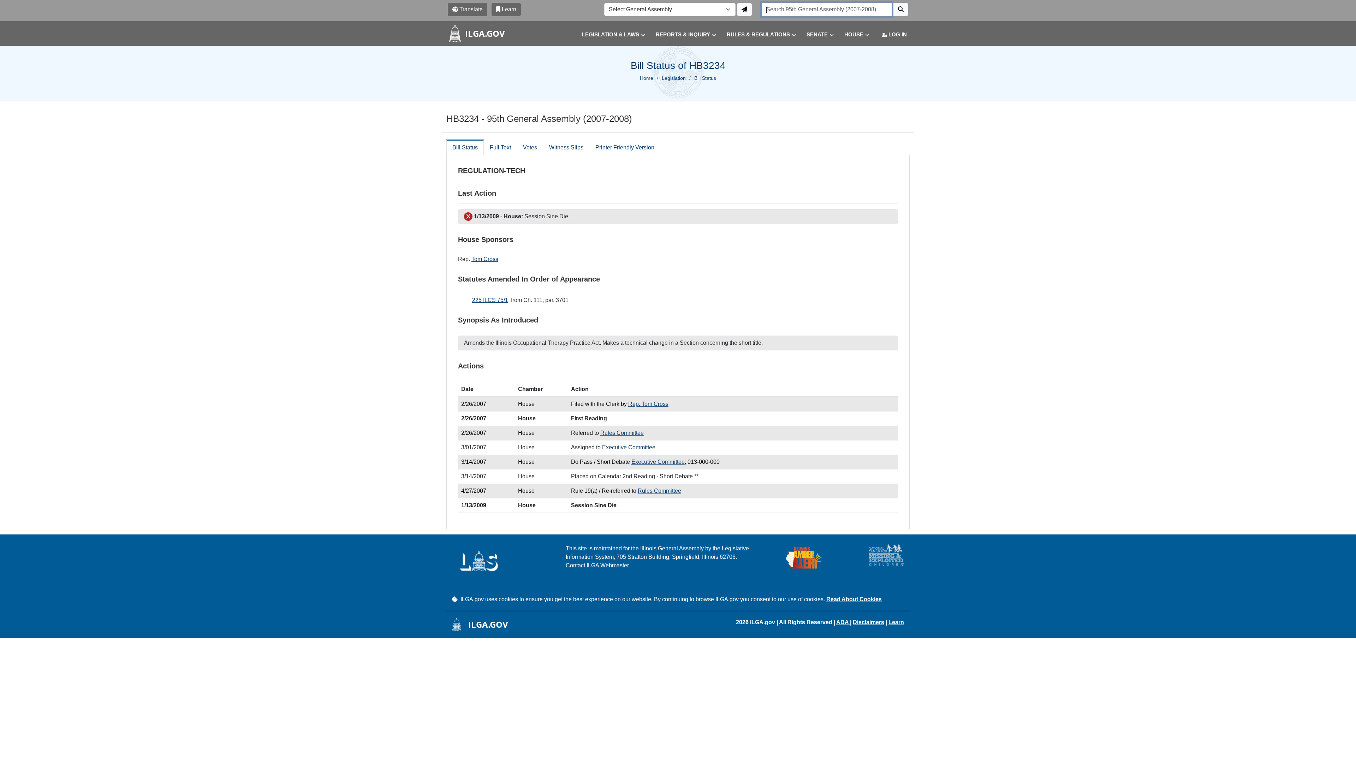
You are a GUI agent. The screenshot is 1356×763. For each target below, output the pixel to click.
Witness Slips (566, 147)
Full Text (500, 147)
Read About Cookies (854, 599)
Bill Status (465, 147)
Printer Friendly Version (624, 147)
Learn (896, 622)
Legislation (674, 78)
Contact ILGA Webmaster (597, 565)
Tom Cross (484, 259)
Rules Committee (622, 433)
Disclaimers (868, 622)
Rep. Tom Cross (648, 404)
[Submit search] (900, 9)
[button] (608, 34)
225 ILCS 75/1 (490, 300)
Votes (530, 147)
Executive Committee (628, 447)
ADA (843, 622)
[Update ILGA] (744, 9)
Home (646, 78)
